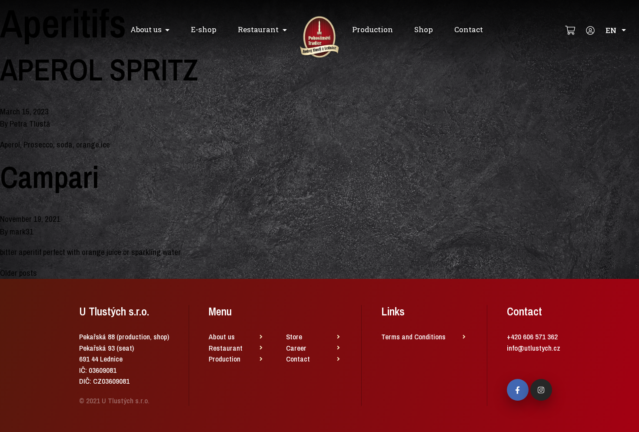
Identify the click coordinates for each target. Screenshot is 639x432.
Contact (468, 29)
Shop (423, 29)
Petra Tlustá (30, 123)
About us (146, 29)
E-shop (203, 29)
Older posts (18, 272)
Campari (49, 177)
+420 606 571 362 (532, 337)
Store (294, 337)
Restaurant (258, 29)
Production (372, 29)
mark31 (21, 231)
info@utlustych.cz (533, 348)
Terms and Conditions (413, 337)
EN (611, 30)
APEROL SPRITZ (99, 69)
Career (296, 348)
